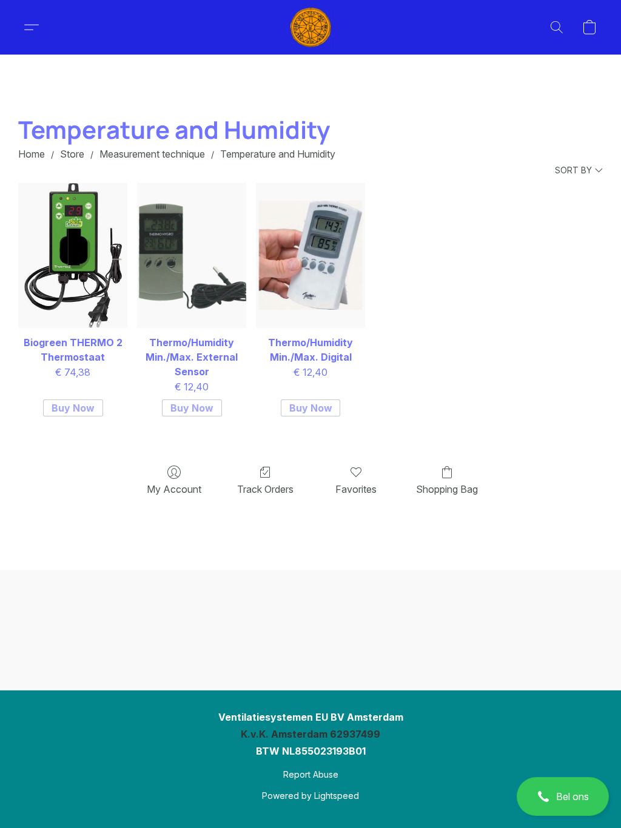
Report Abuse (310, 774)
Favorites (356, 489)
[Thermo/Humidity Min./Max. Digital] (310, 256)
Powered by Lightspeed (310, 795)
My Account (174, 489)
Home (31, 154)
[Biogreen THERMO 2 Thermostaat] (72, 256)
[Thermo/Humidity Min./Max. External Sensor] (191, 256)
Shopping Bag (447, 489)
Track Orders (265, 489)
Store (72, 154)
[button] (563, 796)
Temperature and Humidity (277, 154)
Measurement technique (152, 154)
